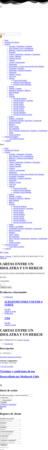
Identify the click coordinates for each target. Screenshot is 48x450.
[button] (24, 144)
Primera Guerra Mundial (22, 82)
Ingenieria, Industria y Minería (19, 90)
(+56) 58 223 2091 (6, 366)
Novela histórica (19, 106)
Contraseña (4, 398)
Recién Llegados (15, 123)
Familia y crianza (15, 74)
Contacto (7, 141)
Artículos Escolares (11, 137)
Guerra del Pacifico (20, 80)
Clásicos (12, 60)
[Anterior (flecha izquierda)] (1, 449)
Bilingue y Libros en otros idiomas (21, 50)
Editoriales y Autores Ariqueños (20, 70)
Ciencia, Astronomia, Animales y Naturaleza (24, 54)
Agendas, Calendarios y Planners (20, 46)
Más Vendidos (14, 92)
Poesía (11, 117)
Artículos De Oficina (11, 42)
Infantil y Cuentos (15, 88)
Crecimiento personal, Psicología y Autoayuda (25, 121)
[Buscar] (1, 36)
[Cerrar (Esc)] (7, 447)
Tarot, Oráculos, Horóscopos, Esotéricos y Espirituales (28, 131)
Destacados (13, 64)
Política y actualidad (16, 119)
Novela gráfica (18, 104)
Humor (11, 86)
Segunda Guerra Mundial (22, 84)
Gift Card (12, 76)
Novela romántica (19, 113)
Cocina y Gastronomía (17, 62)
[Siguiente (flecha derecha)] (3, 449)
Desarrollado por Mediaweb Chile (19, 376)
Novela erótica (18, 102)
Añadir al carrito (6, 287)
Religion (12, 125)
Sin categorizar (14, 129)
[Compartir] (5, 447)
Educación (12, 72)
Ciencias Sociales (15, 58)
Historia (12, 78)
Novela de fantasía (19, 98)
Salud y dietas (14, 127)
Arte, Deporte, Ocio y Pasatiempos (21, 48)
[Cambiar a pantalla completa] (3, 447)
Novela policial (18, 110)
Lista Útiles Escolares (16, 139)
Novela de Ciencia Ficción (22, 115)
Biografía (12, 52)
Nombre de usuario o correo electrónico (14, 395)
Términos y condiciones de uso (17, 371)
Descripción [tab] (8, 344)
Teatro (11, 133)
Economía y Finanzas (16, 68)
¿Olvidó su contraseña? (8, 404)
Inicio (6, 40)
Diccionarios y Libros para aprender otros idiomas (26, 66)
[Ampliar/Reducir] (1, 447)
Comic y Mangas (15, 56)
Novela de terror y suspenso (23, 100)
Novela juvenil (18, 108)
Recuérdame (6, 400)
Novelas (12, 96)
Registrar (4, 445)
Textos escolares (14, 135)
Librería (7, 44)
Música (11, 94)
